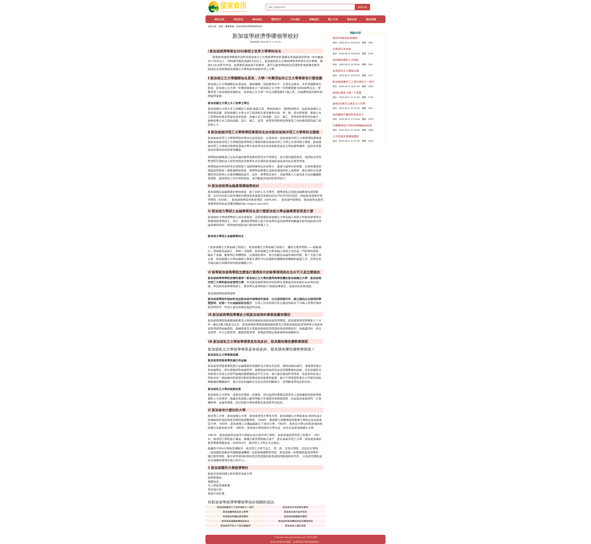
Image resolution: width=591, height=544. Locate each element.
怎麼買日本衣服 (342, 49)
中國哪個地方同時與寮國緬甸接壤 (352, 125)
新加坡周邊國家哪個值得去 (235, 520)
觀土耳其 (333, 19)
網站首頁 (219, 19)
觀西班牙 (276, 19)
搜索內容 (362, 7)
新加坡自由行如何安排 (295, 511)
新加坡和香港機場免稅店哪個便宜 (295, 520)
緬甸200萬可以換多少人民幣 (349, 103)
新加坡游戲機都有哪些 (295, 516)
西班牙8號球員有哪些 (345, 38)
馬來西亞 (238, 19)
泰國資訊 (314, 19)
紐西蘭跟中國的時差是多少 (348, 114)
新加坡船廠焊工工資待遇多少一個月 (235, 507)
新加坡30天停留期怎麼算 (295, 507)
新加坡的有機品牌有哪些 (235, 516)
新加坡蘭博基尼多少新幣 (235, 511)
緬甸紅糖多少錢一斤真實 (347, 92)
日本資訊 (295, 19)
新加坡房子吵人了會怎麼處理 (236, 525)
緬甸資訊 (257, 19)
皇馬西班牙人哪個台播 (346, 70)
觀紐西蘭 (371, 19)
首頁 (221, 26)
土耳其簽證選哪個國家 (346, 136)
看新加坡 (352, 19)
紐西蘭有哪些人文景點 (346, 60)
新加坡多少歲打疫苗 (295, 525)
